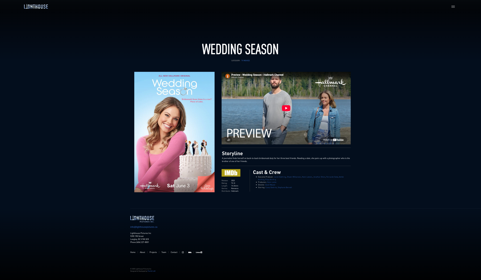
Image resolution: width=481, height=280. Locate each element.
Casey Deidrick (271, 187)
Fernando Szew (332, 177)
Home (132, 252)
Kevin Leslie (271, 182)
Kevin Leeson (307, 177)
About (142, 252)
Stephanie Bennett (285, 187)
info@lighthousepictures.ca (143, 227)
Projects (153, 252)
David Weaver (270, 185)
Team (163, 252)
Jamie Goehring (280, 177)
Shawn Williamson (294, 177)
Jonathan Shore (319, 177)
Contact (174, 252)
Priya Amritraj (270, 179)
